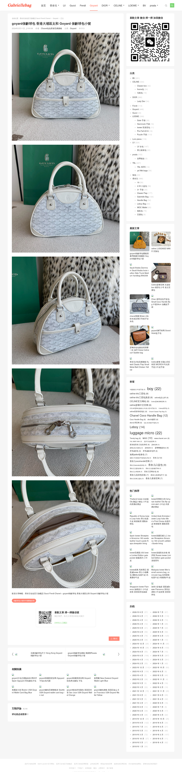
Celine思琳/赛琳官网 (159, 401)
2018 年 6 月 (158, 738)
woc (147, 438)
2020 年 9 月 (158, 703)
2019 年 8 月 (158, 722)
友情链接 (88, 768)
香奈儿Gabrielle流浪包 (138, 465)
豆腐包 (140, 214)
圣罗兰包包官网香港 (81, 764)
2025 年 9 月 (137, 627)
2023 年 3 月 (158, 675)
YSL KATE (141, 167)
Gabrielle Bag (143, 196)
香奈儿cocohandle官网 (141, 461)
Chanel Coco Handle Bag (149, 415)
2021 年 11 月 (158, 691)
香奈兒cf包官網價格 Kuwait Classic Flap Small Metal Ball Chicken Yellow (139, 365)
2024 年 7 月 (158, 651)
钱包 (134, 175)
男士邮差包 (141, 150)
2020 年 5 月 (158, 710)
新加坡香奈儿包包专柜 (140, 444)
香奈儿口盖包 (157, 464)
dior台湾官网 (136, 422)
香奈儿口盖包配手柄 (153, 468)
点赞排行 (101, 768)
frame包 (140, 89)
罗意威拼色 (135, 451)
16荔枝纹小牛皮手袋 (137, 389)
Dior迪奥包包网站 (135, 764)
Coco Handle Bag (138, 419)
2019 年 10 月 (158, 718)
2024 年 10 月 (138, 647)
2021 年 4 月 (158, 699)
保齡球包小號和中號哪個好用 (24, 600)
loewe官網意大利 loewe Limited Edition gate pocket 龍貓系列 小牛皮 (139, 556)
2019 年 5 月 (137, 730)
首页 (43, 5)
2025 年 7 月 (158, 627)
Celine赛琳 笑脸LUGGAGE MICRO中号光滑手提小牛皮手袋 (160, 364)
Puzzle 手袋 (142, 134)
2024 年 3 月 (158, 659)
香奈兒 (53, 5)
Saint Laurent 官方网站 (46, 764)
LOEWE (132, 5)
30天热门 (72, 768)
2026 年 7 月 (158, 612)
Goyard (94, 5)
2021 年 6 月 (158, 695)
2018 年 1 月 (137, 746)
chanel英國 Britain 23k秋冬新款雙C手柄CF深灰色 (139, 319)
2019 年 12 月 (138, 718)
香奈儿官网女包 (151, 471)
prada (153, 5)
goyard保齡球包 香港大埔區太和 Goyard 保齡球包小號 (85, 593)
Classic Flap (142, 193)
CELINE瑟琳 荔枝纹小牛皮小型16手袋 (143, 408)
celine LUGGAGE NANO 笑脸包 (160, 249)
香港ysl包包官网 (106, 764)
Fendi (83, 5)
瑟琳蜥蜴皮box (162, 448)
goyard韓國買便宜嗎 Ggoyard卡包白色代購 (51, 679)
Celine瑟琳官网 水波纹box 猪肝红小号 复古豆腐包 (160, 287)
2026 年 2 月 (137, 623)
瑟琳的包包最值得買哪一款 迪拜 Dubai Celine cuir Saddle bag (139, 350)
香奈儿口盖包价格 (137, 468)
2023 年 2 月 (137, 679)
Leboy (137, 427)
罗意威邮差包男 (150, 451)
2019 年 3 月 (137, 734)
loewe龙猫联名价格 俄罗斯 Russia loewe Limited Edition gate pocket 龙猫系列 (161, 556)
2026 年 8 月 (137, 612)
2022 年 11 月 (158, 679)
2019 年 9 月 (137, 722)
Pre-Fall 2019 (143, 131)
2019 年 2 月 (158, 734)
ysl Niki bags (142, 170)
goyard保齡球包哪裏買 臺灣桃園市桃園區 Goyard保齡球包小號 (139, 256)
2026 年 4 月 (137, 620)
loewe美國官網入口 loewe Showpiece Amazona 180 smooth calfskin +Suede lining (161, 539)
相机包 (140, 210)
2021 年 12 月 (138, 691)
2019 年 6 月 (158, 726)
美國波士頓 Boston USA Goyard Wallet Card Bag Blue (24, 691)
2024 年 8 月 (137, 651)
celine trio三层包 (139, 393)
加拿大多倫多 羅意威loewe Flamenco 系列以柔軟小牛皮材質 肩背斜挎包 (161, 590)
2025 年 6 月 (137, 631)
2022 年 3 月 (137, 687)
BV (144, 5)
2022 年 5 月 (137, 683)
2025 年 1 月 (158, 639)
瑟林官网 (155, 445)
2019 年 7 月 (137, 726)
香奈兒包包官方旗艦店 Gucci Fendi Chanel (35, 18)
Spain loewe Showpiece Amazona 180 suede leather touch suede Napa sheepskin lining (139, 539)
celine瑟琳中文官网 (140, 404)
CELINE (118, 5)
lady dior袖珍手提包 (151, 423)
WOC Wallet (142, 207)
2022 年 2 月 (158, 687)
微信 (95, 768)
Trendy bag (135, 438)
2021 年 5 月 (137, 699)
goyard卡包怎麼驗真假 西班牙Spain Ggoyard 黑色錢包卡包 (24, 679)
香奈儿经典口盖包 (137, 479)
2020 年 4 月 (137, 714)
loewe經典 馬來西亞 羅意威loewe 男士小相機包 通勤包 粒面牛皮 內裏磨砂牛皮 (139, 573)
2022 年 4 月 (158, 683)
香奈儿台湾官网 (136, 472)
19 (138, 182)
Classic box (142, 85)
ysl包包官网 (94, 764)
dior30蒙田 (152, 419)
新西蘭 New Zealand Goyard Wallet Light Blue (106, 679)
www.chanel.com (161, 438)
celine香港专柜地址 (138, 411)
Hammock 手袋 (143, 124)
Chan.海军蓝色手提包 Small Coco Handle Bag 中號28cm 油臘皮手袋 (160, 303)
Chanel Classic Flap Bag (158, 411)
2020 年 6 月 (137, 710)
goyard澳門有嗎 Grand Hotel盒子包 (161, 331)
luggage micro (146, 432)
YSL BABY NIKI (136, 441)
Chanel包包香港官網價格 (51, 28)
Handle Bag (142, 200)
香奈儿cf (157, 458)
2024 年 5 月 (158, 655)
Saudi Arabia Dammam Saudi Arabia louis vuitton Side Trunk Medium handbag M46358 (139, 271)
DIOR (105, 5)
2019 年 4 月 (158, 730)
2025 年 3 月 (158, 635)
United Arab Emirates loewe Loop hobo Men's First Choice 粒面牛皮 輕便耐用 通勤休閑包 (161, 521)
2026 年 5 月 (158, 616)
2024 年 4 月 (137, 659)
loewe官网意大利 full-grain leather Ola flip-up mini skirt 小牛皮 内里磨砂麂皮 (160, 503)
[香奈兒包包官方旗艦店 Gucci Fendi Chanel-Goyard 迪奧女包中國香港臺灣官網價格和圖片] (20, 5)
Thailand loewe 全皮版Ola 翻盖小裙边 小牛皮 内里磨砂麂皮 (139, 501)
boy (154, 388)
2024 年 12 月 (138, 643)
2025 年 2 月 (137, 639)
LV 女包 (140, 146)
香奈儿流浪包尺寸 (159, 475)
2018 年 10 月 (138, 738)
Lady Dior (141, 101)
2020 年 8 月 (137, 707)
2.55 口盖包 (142, 186)
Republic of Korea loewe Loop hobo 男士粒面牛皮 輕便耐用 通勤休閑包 (139, 520)
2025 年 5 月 (158, 631)
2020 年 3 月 (158, 714)
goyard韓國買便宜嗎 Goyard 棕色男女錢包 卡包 (79, 679)
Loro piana (136, 139)
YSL (134, 163)
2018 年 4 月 (158, 742)
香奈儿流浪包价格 (139, 475)
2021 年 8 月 (137, 695)
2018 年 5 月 (137, 742)
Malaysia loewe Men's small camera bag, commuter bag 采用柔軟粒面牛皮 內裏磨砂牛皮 (161, 573)
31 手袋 (140, 189)
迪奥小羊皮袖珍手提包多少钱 (140, 458)
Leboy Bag (141, 203)
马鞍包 (140, 92)
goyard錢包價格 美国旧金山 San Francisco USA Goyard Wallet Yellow (106, 692)
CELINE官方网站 (139, 401)
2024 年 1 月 (158, 663)
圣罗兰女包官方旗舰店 (64, 764)
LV (64, 5)
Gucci (73, 5)
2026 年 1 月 (158, 623)
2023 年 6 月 (158, 671)
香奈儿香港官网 (154, 478)
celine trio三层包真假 (141, 397)
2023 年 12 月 (138, 667)
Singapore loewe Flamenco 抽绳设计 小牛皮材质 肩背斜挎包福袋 (139, 589)
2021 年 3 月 (137, 703)
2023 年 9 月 (137, 671)
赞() (114, 638)
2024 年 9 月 (158, 647)
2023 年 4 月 (137, 675)
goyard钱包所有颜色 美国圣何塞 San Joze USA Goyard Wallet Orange (79, 692)
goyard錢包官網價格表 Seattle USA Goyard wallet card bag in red (52, 692)
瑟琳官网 (149, 448)
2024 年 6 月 (137, 655)
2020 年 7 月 (158, 707)
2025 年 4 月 (137, 635)
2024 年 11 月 (158, 643)
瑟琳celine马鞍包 (136, 448)
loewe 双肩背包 (143, 127)
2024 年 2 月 (137, 663)
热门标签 (110, 768)
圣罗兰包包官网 (150, 441)
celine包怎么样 (161, 397)
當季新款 (141, 158)
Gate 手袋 (141, 120)
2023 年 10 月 (158, 667)
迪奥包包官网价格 (120, 764)
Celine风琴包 (164, 408)
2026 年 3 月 (158, 620)
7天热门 (80, 768)
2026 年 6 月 (137, 616)
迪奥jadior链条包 (138, 454)
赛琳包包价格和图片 (150, 764)
